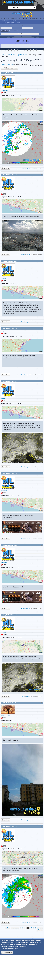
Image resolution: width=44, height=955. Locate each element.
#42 (41, 73)
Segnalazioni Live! (22, 55)
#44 (41, 261)
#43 (41, 174)
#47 (41, 473)
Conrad (3, 278)
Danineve (4, 90)
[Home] (22, 3)
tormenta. (4, 844)
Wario (3, 192)
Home (3, 55)
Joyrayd (4, 491)
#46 (41, 381)
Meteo (13, 55)
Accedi (3, 64)
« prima (7, 928)
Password (25, 26)
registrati (10, 64)
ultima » (40, 930)
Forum (8, 55)
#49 (41, 615)
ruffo (2, 331)
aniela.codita (5, 716)
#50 (41, 702)
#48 (41, 545)
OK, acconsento (7, 952)
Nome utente (4, 26)
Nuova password (13, 31)
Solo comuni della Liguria (22, 43)
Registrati (4, 31)
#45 (41, 328)
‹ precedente (15, 928)
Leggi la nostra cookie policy (9, 948)
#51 (41, 826)
